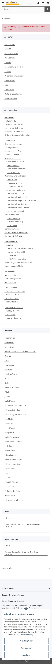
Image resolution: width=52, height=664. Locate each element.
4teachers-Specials (13, 318)
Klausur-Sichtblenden (13, 144)
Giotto (7, 383)
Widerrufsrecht (11, 98)
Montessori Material (15, 211)
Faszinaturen (10, 365)
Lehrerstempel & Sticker (14, 162)
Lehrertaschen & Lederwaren (16, 232)
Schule (7, 546)
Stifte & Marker (11, 121)
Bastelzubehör (10, 282)
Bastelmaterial (10, 275)
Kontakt (8, 49)
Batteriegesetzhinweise (14, 94)
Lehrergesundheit (12, 147)
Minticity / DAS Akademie (15, 441)
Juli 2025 (8, 518)
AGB (6, 85)
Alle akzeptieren (26, 641)
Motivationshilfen (14, 183)
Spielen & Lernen (12, 298)
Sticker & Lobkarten (15, 186)
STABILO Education (12, 482)
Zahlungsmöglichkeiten (14, 67)
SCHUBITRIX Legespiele (16, 259)
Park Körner (12, 225)
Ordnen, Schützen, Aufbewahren (18, 135)
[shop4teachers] (12, 2)
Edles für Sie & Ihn (12, 302)
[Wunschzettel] (43, 2)
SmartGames (10, 468)
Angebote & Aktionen (14, 307)
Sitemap (8, 71)
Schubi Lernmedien (12, 464)
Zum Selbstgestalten (13, 278)
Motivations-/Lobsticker (16, 169)
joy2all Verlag (10, 401)
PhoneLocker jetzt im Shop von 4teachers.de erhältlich (22, 525)
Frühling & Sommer (13, 311)
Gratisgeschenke (11, 53)
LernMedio (9, 419)
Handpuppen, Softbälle (14, 266)
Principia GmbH (11, 455)
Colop (7, 360)
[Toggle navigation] (3, 1)
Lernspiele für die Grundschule (20, 248)
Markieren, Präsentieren (14, 131)
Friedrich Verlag (11, 374)
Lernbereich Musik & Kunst (18, 204)
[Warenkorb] (47, 2)
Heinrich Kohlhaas (12, 387)
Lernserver (9, 423)
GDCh (7, 378)
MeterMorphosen (12, 437)
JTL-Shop (30, 661)
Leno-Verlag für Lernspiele (15, 414)
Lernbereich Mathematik (17, 197)
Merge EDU (9, 432)
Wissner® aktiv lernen (14, 500)
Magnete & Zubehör (13, 158)
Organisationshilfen (13, 151)
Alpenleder (9, 342)
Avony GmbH (10, 347)
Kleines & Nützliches (13, 295)
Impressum (9, 89)
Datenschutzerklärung (24, 634)
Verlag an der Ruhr (12, 491)
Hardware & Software (13, 236)
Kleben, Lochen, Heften (14, 124)
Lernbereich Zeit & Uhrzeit (18, 207)
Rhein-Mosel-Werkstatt (14, 459)
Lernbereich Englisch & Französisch (21, 200)
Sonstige (8, 473)
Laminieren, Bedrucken (14, 128)
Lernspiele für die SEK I (16, 252)
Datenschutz (10, 80)
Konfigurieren (26, 648)
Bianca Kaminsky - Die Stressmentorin (20, 351)
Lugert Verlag (10, 428)
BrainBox (8, 356)
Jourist (7, 396)
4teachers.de (10, 338)
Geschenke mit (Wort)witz (15, 291)
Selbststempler (13, 172)
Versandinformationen (14, 76)
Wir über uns (10, 44)
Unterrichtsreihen (12, 215)
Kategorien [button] (7, 568)
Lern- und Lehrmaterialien (15, 190)
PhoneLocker (10, 450)
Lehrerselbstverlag (15, 222)
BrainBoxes (12, 255)
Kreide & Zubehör (12, 154)
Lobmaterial (12, 179)
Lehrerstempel (13, 165)
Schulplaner (10, 314)
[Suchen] (47, 9)
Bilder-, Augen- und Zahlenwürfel (18, 262)
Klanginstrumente (12, 229)
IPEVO (7, 392)
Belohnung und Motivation (15, 176)
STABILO (8, 477)
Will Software (10, 495)
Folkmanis (9, 369)
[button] (38, 2)
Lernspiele (9, 245)
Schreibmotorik (13, 218)
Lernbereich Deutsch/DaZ (17, 193)
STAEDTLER (9, 486)
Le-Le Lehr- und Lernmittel (15, 405)
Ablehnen (26, 655)
